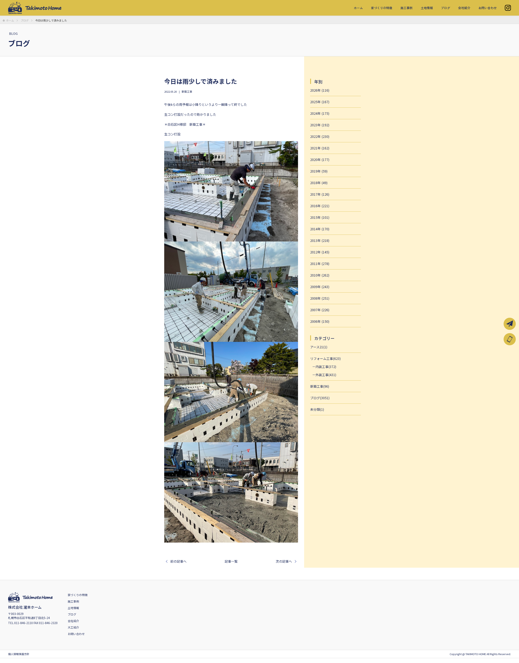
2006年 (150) (319, 321)
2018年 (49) (319, 182)
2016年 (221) (319, 205)
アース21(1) (318, 346)
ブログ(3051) (320, 397)
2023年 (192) (319, 124)
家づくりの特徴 (381, 8)
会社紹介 (464, 8)
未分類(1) (317, 409)
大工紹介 (73, 627)
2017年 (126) (319, 194)
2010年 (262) (319, 275)
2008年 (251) (319, 298)
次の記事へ (284, 561)
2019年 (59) (319, 171)
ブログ (445, 8)
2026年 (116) (319, 90)
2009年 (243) (319, 286)
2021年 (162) (319, 148)
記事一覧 (231, 561)
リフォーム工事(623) (325, 358)
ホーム (358, 8)
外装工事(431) (325, 374)
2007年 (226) (319, 309)
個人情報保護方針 (18, 654)
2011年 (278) (319, 263)
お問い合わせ (487, 8)
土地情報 (427, 8)
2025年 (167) (319, 101)
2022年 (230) (319, 136)
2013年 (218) (319, 240)
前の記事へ (178, 561)
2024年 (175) (319, 113)
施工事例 (406, 8)
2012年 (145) (319, 252)
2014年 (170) (319, 228)
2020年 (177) (319, 159)
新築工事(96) (319, 386)
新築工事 (187, 91)
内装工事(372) (325, 366)
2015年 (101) (319, 217)
